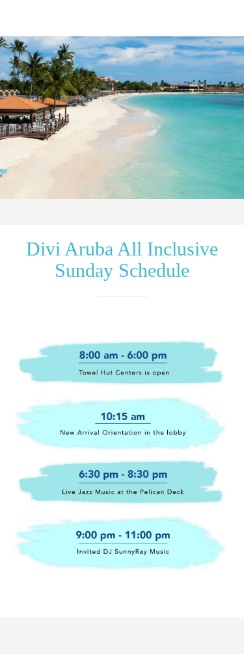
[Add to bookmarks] (177, 638)
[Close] (18, 18)
